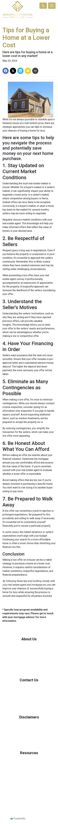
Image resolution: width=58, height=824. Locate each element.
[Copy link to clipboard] (35, 71)
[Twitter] (29, 813)
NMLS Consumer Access (29, 666)
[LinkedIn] (34, 813)
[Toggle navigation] (52, 5)
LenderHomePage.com (37, 818)
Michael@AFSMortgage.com (29, 700)
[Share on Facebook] (5, 71)
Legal (29, 724)
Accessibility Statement (29, 732)
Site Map (29, 735)
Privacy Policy (29, 728)
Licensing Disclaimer (29, 739)
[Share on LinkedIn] (20, 71)
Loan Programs (29, 760)
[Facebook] (25, 813)
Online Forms (29, 771)
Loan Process (29, 763)
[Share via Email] (28, 71)
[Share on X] (13, 71)
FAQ (29, 775)
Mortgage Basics (29, 767)
